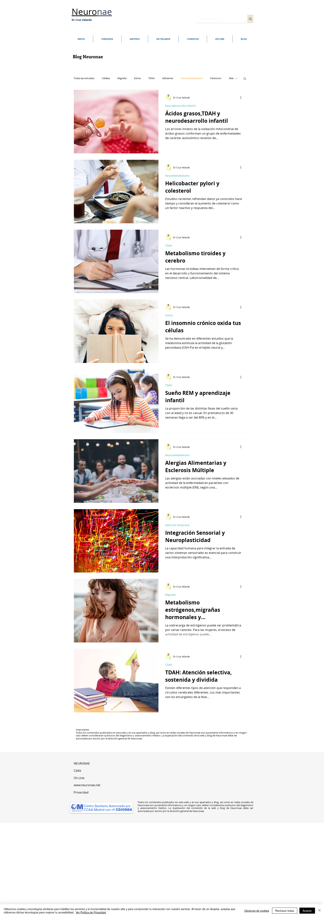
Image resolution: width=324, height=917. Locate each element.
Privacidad (81, 792)
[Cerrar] (319, 910)
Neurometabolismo (192, 78)
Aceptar (307, 910)
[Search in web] (250, 19)
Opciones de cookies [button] (256, 910)
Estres (137, 78)
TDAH (151, 78)
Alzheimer (167, 78)
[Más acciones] (242, 97)
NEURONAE (82, 763)
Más (231, 78)
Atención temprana (177, 525)
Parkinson (215, 78)
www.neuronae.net (87, 785)
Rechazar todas (284, 910)
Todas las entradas (84, 78)
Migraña (122, 78)
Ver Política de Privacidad (91, 912)
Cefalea (106, 78)
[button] (245, 79)
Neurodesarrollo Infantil (180, 105)
